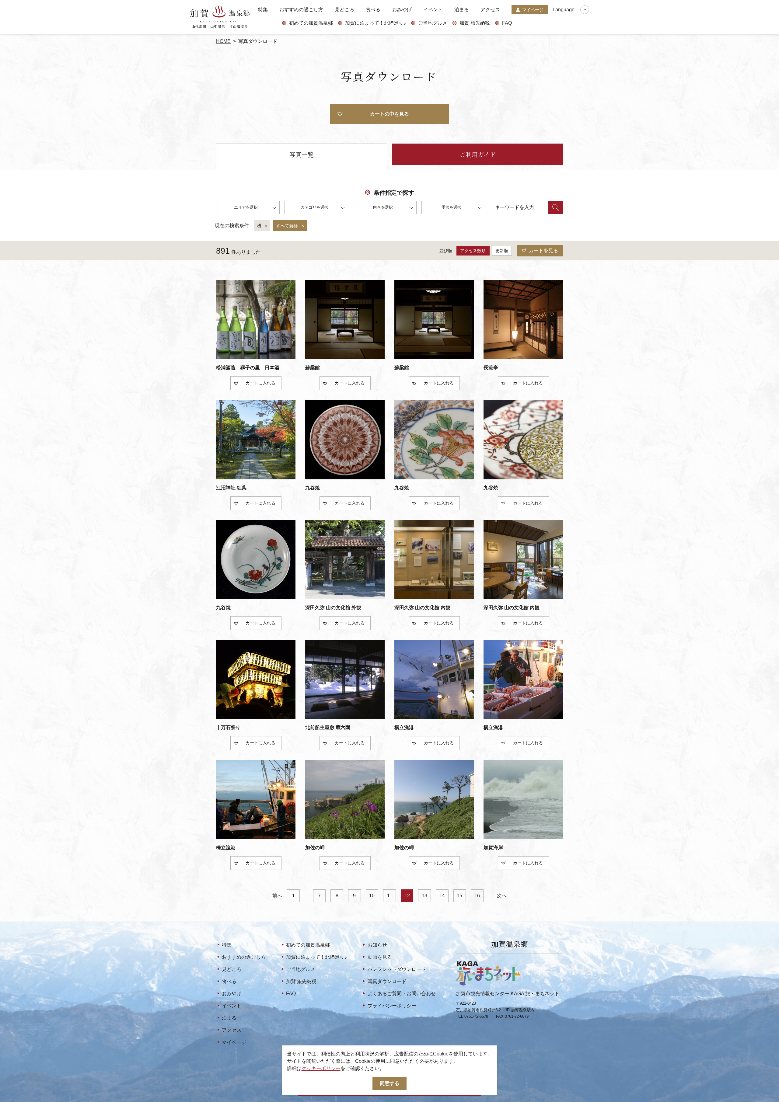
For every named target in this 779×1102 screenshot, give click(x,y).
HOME (223, 41)
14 (442, 895)
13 (424, 895)
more (221, 361)
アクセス (490, 9)
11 (389, 895)
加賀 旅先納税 (474, 23)
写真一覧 (301, 154)
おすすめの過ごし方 (301, 9)
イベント (433, 9)
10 (372, 895)
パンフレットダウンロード (397, 969)
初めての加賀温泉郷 (311, 23)
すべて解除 (287, 225)
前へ (277, 895)
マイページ (532, 9)
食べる (373, 9)
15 (459, 895)
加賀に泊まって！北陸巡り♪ (375, 23)
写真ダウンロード (387, 981)
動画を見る (380, 957)
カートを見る (543, 250)
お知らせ (377, 944)
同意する (389, 1083)
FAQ (507, 23)
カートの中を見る (389, 113)
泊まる (461, 9)
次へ (502, 895)
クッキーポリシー (321, 1068)
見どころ (344, 9)
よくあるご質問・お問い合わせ (401, 993)
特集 (263, 9)
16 (477, 895)
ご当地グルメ (432, 23)
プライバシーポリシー (392, 1005)
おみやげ (402, 9)
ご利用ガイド (477, 154)
